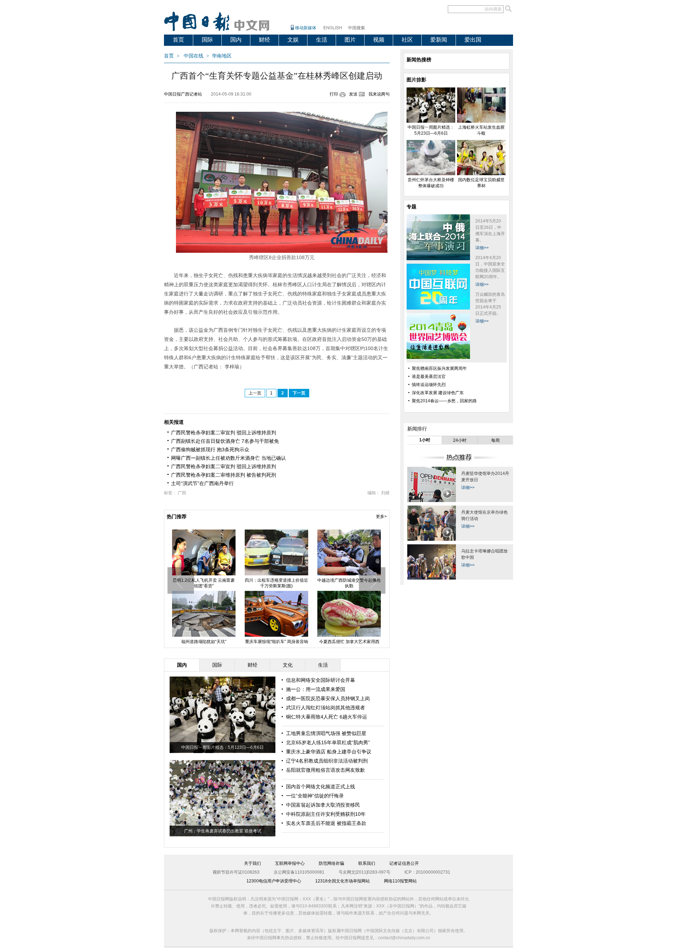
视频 (378, 40)
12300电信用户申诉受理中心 (273, 881)
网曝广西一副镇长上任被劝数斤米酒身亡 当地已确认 (228, 458)
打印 (334, 94)
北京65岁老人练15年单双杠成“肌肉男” (328, 742)
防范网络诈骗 (331, 863)
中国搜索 (356, 27)
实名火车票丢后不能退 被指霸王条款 (326, 823)
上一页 (255, 393)
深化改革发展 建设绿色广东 (438, 392)
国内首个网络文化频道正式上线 (320, 786)
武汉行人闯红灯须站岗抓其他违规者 (325, 707)
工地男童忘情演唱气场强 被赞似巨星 (326, 733)
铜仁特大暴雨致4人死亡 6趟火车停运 (326, 717)
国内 (236, 40)
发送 (353, 94)
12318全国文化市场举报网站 (342, 881)
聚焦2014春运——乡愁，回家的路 (444, 400)
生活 (321, 40)
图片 (350, 40)
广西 (182, 492)
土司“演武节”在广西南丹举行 (202, 483)
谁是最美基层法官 (429, 376)
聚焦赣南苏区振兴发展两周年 (439, 368)
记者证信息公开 (404, 863)
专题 (411, 206)
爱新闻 (438, 40)
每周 (495, 440)
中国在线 (193, 56)
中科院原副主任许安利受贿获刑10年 (326, 814)
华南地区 (222, 56)
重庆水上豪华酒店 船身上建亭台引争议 (328, 751)
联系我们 (366, 863)
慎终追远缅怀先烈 (429, 384)
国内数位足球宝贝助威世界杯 (203, 641)
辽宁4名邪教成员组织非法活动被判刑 (327, 761)
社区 (407, 40)
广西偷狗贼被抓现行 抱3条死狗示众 (210, 449)
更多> (381, 516)
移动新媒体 (305, 27)
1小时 (424, 440)
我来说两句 (379, 94)
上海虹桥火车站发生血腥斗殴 (276, 580)
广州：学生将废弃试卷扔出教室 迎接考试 (222, 830)
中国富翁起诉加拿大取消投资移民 (323, 805)
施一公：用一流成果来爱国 (315, 689)
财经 (264, 40)
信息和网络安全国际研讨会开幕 (320, 680)
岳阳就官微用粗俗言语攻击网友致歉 (325, 770)
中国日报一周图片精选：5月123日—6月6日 (222, 747)
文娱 (293, 40)
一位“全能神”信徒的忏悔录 (315, 796)
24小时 (459, 440)
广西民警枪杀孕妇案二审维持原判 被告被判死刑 (223, 475)
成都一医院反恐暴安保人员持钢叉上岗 (328, 698)
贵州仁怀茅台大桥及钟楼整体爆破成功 (349, 583)
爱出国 (472, 40)
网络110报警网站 (400, 881)
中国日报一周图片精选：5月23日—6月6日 (204, 583)
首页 (178, 40)
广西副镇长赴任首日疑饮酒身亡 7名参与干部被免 (225, 441)
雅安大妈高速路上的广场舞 (276, 641)
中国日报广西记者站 (183, 94)
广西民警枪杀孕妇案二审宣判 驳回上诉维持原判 (223, 432)
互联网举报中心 (290, 863)
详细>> (482, 247)
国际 (207, 40)
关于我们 (252, 863)
